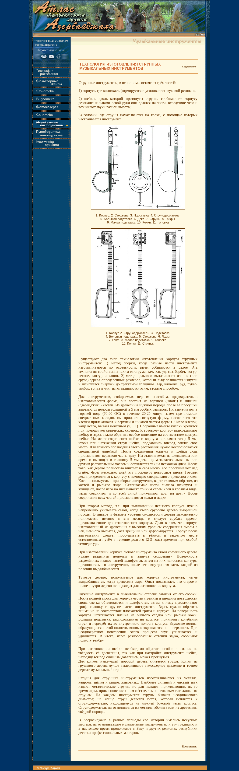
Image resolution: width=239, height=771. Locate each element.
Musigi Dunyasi (50, 768)
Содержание (189, 66)
